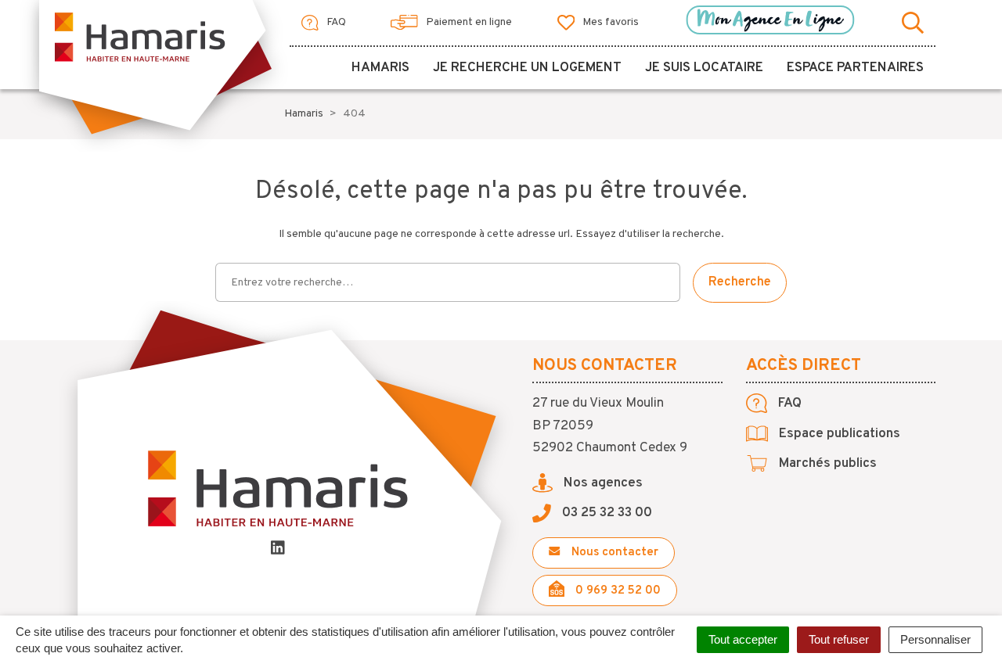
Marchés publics (826, 463)
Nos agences (601, 483)
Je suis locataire (704, 68)
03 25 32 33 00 (605, 513)
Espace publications (838, 434)
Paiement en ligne (468, 22)
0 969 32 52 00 (616, 590)
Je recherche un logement (527, 68)
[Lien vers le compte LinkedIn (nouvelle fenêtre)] (277, 550)
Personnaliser (935, 639)
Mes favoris (609, 22)
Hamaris (380, 68)
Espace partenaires (855, 68)
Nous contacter (613, 552)
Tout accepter (742, 639)
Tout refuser (839, 639)
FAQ (335, 22)
